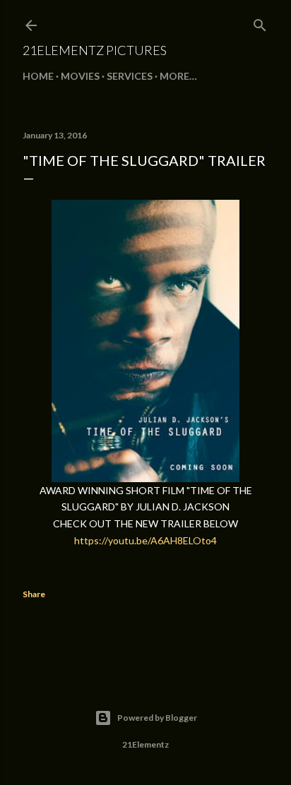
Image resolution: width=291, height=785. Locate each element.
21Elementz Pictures (95, 50)
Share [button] (34, 594)
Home (38, 76)
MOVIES (80, 76)
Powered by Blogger (157, 717)
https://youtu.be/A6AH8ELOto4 (145, 540)
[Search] (259, 22)
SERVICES (130, 76)
